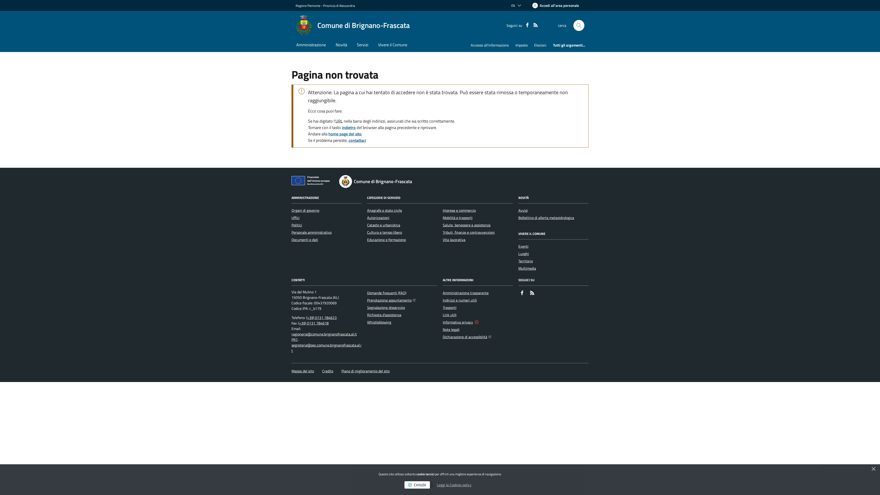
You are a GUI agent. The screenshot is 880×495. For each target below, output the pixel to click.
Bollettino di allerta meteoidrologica (546, 217)
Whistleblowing (379, 322)
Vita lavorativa (454, 239)
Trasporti (449, 307)
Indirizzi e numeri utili (460, 300)
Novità (341, 45)
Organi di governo (305, 210)
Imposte (521, 45)
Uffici (296, 217)
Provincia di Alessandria (339, 5)
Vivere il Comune (392, 45)
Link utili (449, 315)
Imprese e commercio (459, 210)
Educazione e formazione (386, 239)
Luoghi (523, 253)
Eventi (523, 246)
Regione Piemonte (308, 5)
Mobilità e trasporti (458, 217)
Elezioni (540, 45)
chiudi (420, 485)
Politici (297, 225)
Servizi (362, 45)
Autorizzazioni (378, 217)
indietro (349, 127)
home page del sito (345, 134)
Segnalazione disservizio (386, 307)
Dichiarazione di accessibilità (467, 337)
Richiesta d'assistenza (384, 315)
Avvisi (523, 210)
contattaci (357, 140)
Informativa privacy (458, 322)
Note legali (451, 329)
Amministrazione (311, 45)
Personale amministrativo (312, 232)
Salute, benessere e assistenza (466, 225)
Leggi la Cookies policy (454, 485)
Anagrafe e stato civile (384, 210)
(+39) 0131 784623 (321, 317)
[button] (578, 25)
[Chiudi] (873, 469)
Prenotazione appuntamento (391, 300)
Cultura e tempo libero (384, 232)
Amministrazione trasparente (466, 293)
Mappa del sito (303, 371)
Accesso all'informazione (490, 45)
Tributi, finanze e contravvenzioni (469, 232)
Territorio (525, 261)
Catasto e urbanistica (383, 225)
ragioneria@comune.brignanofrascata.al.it (324, 334)
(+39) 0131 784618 (313, 323)
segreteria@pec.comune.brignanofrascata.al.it (326, 347)
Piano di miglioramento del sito (365, 371)
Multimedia (527, 268)
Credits (327, 371)
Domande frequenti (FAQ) (386, 293)
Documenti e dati (305, 239)
